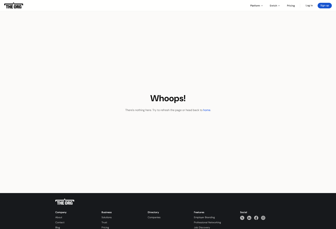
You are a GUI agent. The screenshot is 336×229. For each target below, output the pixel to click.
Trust (104, 222)
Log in (309, 5)
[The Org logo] (64, 202)
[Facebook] (256, 218)
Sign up (324, 5)
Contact (59, 222)
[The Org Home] (13, 5)
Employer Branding (204, 217)
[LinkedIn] (249, 218)
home (206, 110)
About (58, 217)
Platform (255, 5)
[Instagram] (263, 218)
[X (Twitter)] (242, 218)
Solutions (107, 217)
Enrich (273, 5)
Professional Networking (207, 222)
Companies (154, 217)
